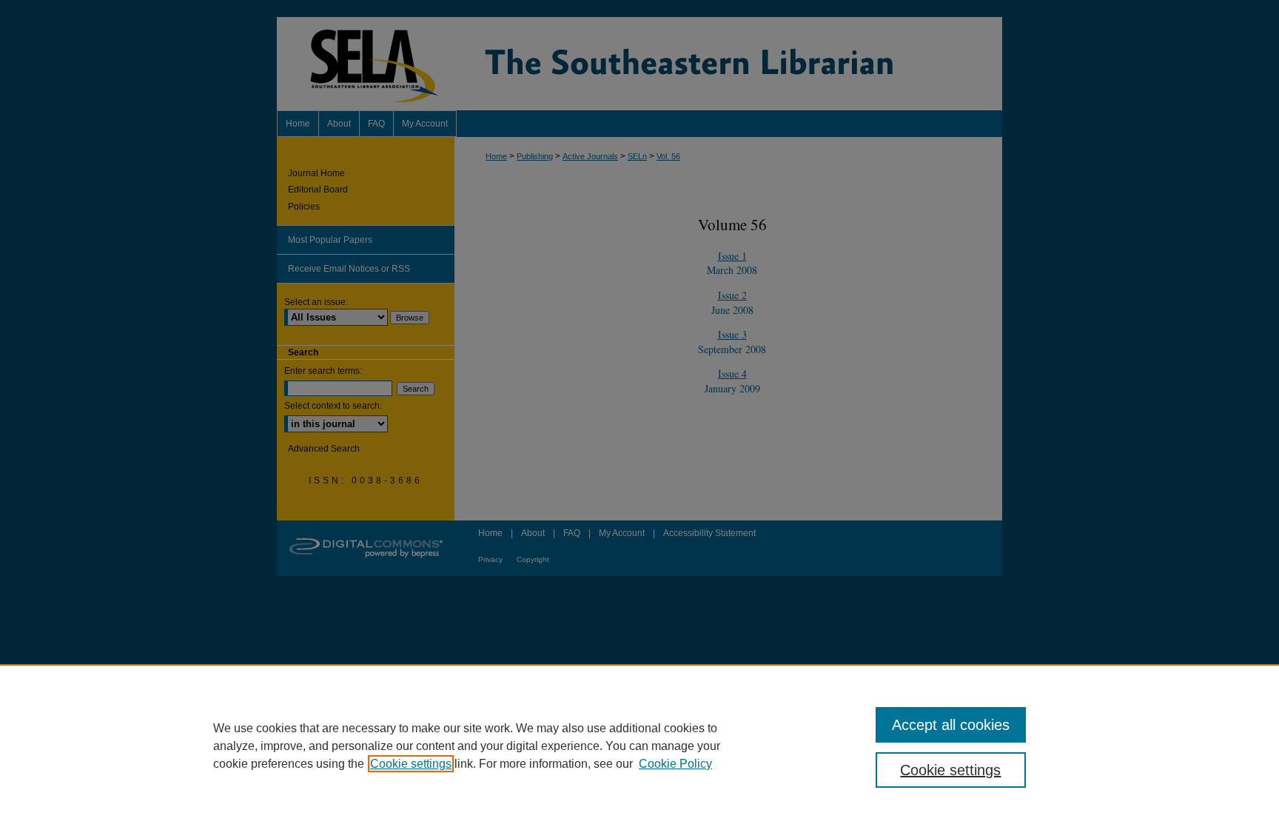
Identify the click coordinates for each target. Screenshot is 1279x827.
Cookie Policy (675, 763)
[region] (639, 745)
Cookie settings (410, 763)
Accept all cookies (951, 725)
